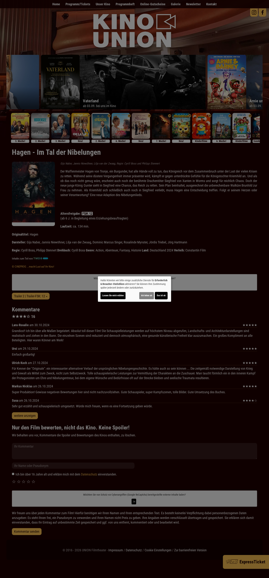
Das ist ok (161, 295)
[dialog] (134, 289)
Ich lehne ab (146, 295)
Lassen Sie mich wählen (113, 295)
